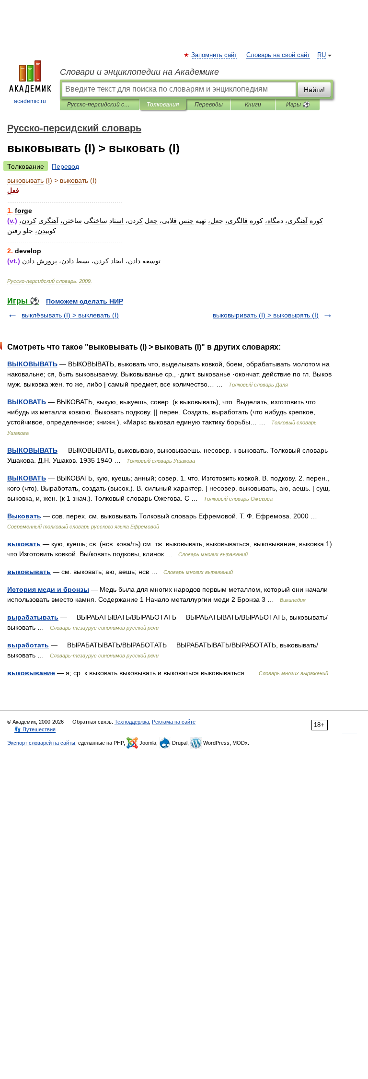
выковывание (31, 673)
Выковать (24, 516)
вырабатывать (32, 617)
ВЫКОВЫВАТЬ (32, 364)
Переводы (209, 104)
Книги (253, 104)
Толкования (163, 104)
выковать (24, 544)
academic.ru (30, 101)
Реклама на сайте (174, 722)
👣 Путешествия (35, 729)
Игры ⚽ (298, 104)
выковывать (29, 571)
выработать (28, 645)
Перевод (65, 166)
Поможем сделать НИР (84, 301)
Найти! (314, 90)
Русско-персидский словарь (99, 104)
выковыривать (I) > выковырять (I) (266, 315)
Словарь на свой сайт (278, 55)
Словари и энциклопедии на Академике (139, 72)
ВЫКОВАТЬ (26, 402)
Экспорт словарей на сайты (41, 743)
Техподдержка (132, 722)
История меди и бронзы (48, 589)
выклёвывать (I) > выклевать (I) (70, 315)
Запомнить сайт (214, 55)
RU (321, 55)
